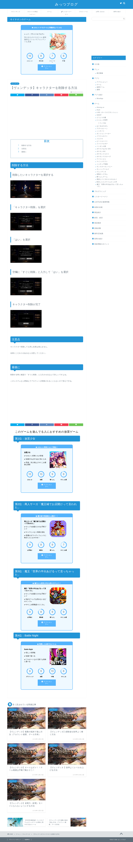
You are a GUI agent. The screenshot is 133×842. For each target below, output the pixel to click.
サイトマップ (15, 11)
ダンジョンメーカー (104, 133)
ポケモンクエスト (103, 154)
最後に (24, 152)
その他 (96, 64)
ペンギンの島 (101, 146)
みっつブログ (66, 4)
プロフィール (83, 11)
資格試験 (97, 228)
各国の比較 (98, 207)
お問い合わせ (100, 11)
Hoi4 (98, 110)
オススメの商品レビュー (33, 12)
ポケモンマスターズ (104, 156)
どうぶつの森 (101, 117)
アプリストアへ (48, 67)
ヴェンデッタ (14, 83)
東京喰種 (100, 73)
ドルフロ (100, 139)
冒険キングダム (102, 174)
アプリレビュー (102, 82)
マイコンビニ (101, 159)
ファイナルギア (102, 143)
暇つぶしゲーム (102, 177)
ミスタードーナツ (67, 12)
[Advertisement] (46, 115)
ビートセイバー (102, 141)
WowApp (100, 98)
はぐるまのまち (102, 126)
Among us (100, 107)
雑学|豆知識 (98, 233)
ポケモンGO (101, 151)
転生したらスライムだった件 (107, 182)
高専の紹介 (117, 11)
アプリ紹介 (98, 95)
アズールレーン (102, 128)
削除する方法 (26, 145)
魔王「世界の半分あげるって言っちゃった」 (110, 185)
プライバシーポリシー (15, 839)
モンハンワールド (103, 169)
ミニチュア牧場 (102, 164)
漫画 (98, 89)
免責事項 (27, 839)
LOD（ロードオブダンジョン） (108, 112)
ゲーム (49, 11)
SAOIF (99, 115)
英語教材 (97, 223)
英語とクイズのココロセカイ (107, 179)
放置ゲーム (101, 87)
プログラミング (100, 191)
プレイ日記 (102, 123)
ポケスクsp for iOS (104, 149)
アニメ (96, 69)
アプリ (96, 78)
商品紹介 (97, 212)
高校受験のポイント (101, 244)
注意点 (24, 149)
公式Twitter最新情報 (102, 202)
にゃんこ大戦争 (102, 120)
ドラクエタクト (102, 136)
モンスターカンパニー (104, 166)
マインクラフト (102, 161)
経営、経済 (98, 218)
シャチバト (101, 131)
